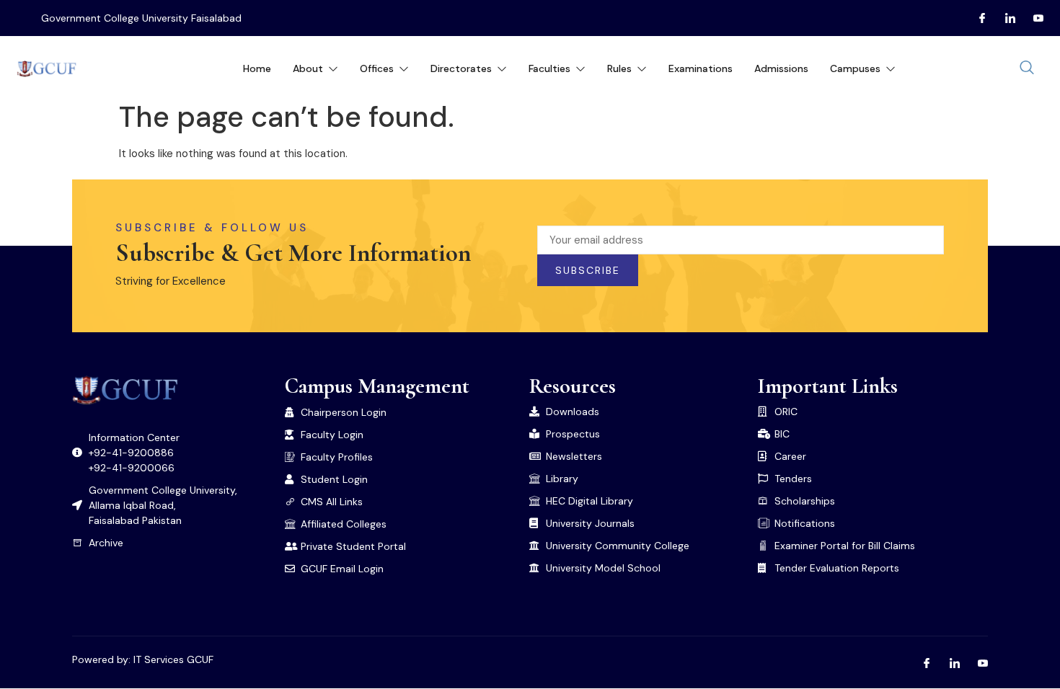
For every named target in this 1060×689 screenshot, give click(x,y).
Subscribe (587, 270)
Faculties (549, 68)
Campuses (855, 68)
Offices (377, 68)
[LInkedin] (1004, 18)
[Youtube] (1032, 18)
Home (257, 68)
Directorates (461, 68)
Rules (619, 68)
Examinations (700, 68)
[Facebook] (976, 18)
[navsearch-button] (1026, 68)
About (308, 68)
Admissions (781, 68)
